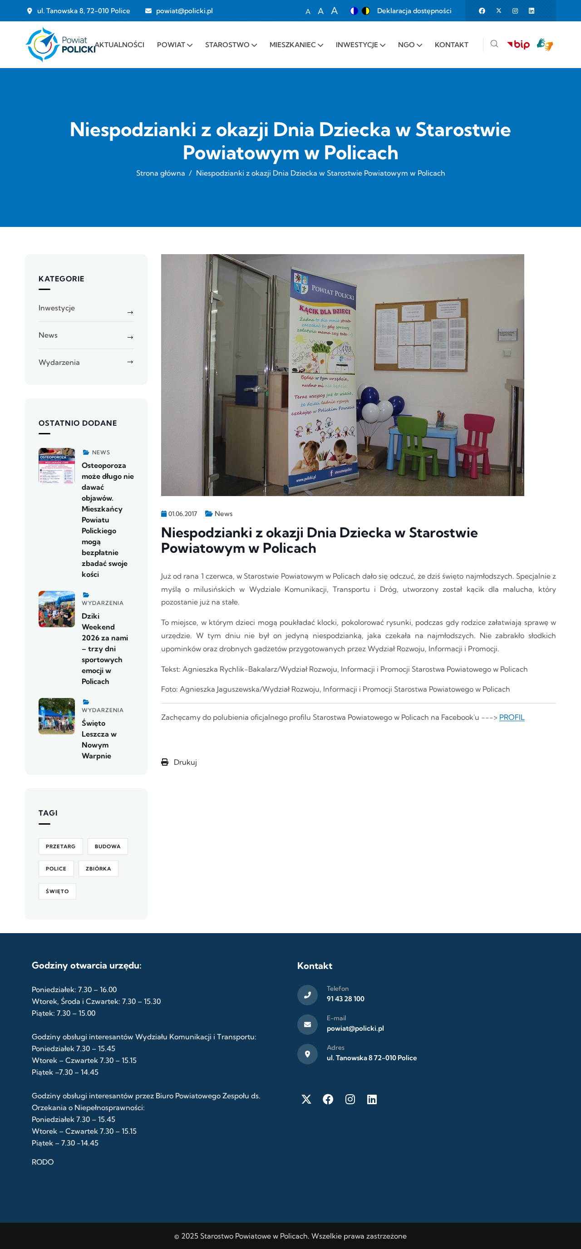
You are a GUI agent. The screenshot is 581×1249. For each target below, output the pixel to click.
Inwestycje (57, 307)
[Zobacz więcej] (57, 466)
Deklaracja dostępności (414, 10)
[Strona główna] (60, 44)
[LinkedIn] (372, 1099)
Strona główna (160, 172)
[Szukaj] (494, 44)
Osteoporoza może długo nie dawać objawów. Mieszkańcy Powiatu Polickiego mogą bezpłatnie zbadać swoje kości (108, 520)
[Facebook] (328, 1099)
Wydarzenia (59, 362)
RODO (43, 1161)
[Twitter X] (306, 1099)
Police (56, 868)
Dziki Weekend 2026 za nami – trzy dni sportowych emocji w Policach (105, 648)
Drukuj (184, 762)
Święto (57, 891)
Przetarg (61, 846)
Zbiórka (98, 868)
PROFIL (512, 717)
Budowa (108, 846)
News (223, 513)
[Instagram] (350, 1099)
